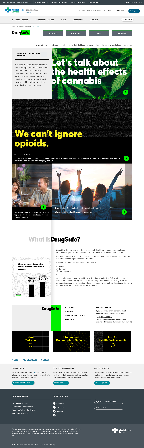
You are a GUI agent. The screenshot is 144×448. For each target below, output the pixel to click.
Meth (99, 33)
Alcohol (53, 33)
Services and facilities (45, 20)
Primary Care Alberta (78, 2)
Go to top (46, 360)
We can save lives (22, 154)
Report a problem (30, 360)
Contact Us (60, 404)
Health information (20, 20)
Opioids (122, 33)
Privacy (52, 445)
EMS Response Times (20, 403)
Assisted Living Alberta (59, 2)
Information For (24, 27)
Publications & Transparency (22, 407)
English (127, 19)
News (63, 20)
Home (14, 27)
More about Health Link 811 (22, 383)
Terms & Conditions (41, 445)
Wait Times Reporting (20, 413)
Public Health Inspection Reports (24, 410)
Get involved (78, 20)
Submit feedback (60, 383)
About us (94, 20)
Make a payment (101, 383)
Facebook (60, 408)
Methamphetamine (66, 272)
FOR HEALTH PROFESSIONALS (96, 11)
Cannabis (76, 33)
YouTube (59, 411)
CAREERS (110, 11)
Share (16, 360)
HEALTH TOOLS (121, 11)
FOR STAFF (82, 11)
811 (35, 373)
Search (134, 11)
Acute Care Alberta (41, 2)
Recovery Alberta (94, 2)
